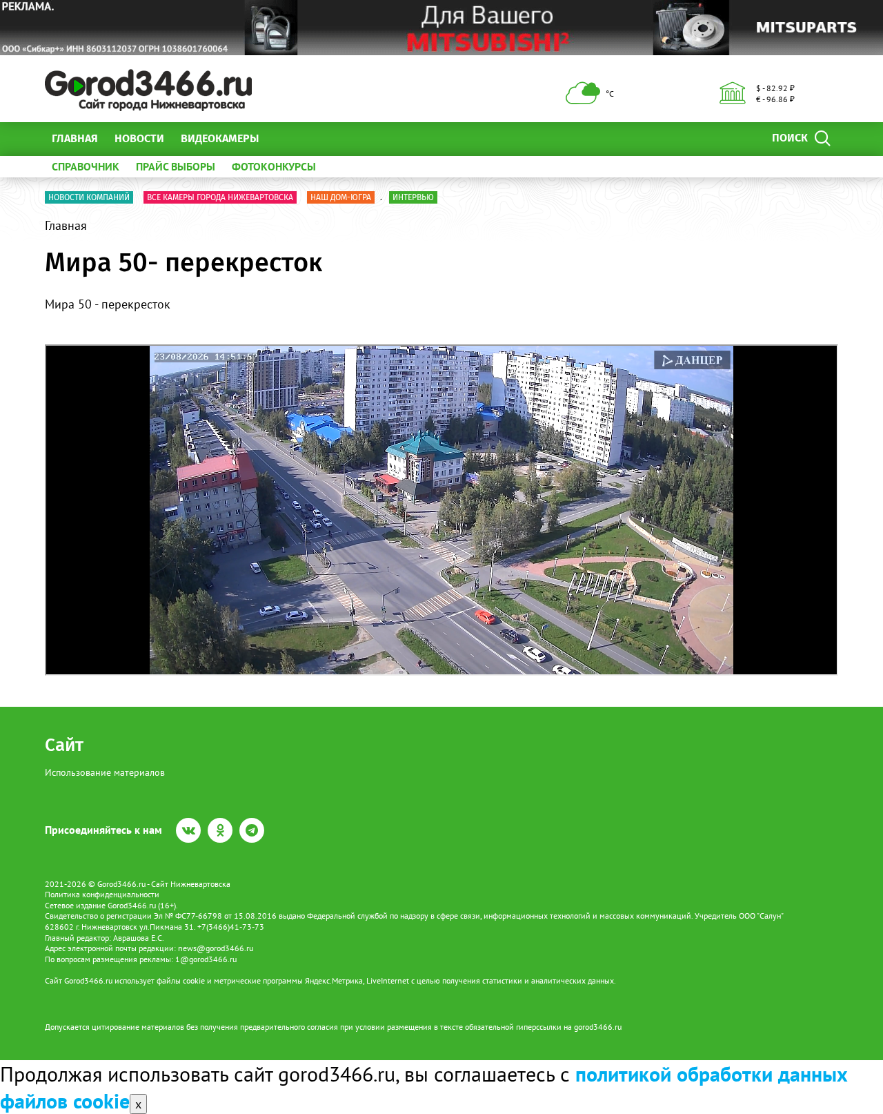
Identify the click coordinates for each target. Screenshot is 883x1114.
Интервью (413, 197)
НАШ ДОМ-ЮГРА (340, 197)
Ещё (286, 138)
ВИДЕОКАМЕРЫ (220, 138)
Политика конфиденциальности (102, 894)
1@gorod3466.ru (206, 959)
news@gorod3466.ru (215, 948)
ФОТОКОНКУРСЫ (274, 166)
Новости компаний (89, 197)
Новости (139, 138)
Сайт (64, 745)
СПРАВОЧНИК (85, 166)
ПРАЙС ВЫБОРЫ (175, 166)
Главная (75, 138)
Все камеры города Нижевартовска (220, 197)
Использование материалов (105, 772)
